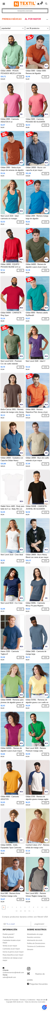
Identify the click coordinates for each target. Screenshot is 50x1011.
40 (21, 911)
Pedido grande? (8, 934)
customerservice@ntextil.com (13, 972)
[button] (38, 4)
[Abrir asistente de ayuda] (44, 1007)
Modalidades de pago (35, 934)
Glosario (30, 949)
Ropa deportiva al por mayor (13, 955)
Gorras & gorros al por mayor (13, 952)
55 (29, 911)
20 (46, 907)
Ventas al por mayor (10, 946)
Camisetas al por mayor (11, 949)
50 (25, 911)
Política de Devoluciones (36, 943)
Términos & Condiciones (36, 946)
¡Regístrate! (39, 924)
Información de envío (34, 940)
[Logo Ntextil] (25, 4)
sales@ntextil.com (9, 977)
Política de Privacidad (11, 1000)
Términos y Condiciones (27, 1000)
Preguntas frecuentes (38, 984)
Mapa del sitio (41, 1000)
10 (42, 907)
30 (16, 911)
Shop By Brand (8, 937)
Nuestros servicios (33, 937)
